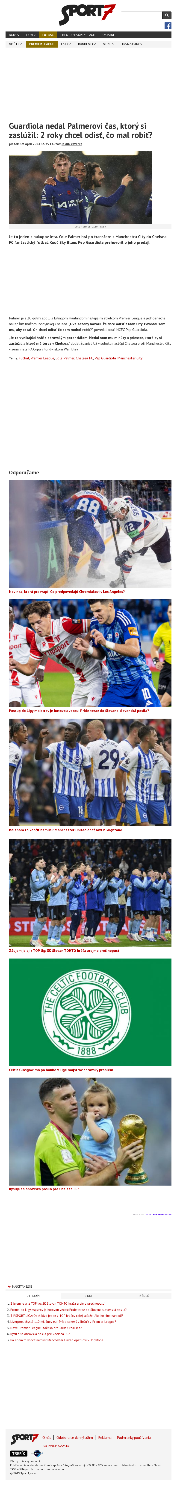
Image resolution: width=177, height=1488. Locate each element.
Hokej (30, 35)
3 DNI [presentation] (88, 1295)
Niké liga (15, 44)
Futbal (47, 35)
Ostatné (109, 35)
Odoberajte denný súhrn (74, 1437)
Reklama (105, 1437)
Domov (14, 35)
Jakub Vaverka (72, 144)
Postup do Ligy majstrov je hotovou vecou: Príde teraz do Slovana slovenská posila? (68, 1310)
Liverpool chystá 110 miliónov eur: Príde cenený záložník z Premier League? (63, 1322)
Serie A (108, 44)
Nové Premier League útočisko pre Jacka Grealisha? (46, 1328)
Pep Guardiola (105, 358)
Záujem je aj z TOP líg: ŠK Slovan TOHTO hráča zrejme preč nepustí (57, 1303)
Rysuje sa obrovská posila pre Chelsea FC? (40, 1334)
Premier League (41, 44)
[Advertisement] (88, 82)
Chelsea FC (84, 358)
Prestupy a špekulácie (78, 35)
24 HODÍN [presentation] (33, 1295)
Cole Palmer (65, 358)
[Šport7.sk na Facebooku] (168, 25)
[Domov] (87, 15)
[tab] (33, 1296)
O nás (46, 1437)
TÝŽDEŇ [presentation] (143, 1295)
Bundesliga (87, 44)
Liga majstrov (131, 44)
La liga (66, 44)
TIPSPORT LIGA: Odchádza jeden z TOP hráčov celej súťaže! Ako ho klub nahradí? (66, 1316)
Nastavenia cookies (55, 1445)
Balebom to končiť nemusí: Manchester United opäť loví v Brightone (56, 1340)
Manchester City (129, 358)
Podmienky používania (134, 1437)
